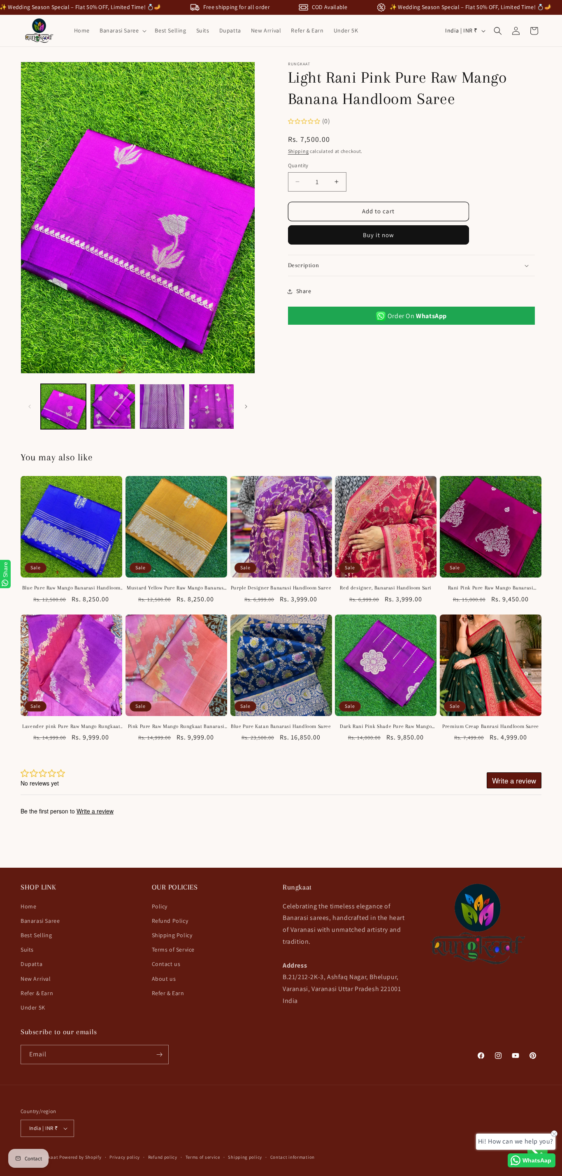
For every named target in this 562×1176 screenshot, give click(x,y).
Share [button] (303, 291)
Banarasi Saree (40, 920)
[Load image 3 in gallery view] (162, 406)
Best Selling (36, 935)
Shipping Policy (172, 935)
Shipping (298, 151)
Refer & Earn (37, 993)
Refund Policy (170, 920)
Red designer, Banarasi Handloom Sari (386, 588)
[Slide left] (30, 406)
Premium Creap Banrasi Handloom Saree (490, 726)
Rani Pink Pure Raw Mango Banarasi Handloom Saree (491, 588)
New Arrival (36, 978)
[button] (122, 30)
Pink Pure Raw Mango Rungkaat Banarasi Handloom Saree (176, 726)
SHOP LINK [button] (38, 887)
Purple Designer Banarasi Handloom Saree (281, 588)
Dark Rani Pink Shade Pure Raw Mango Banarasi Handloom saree (386, 726)
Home (28, 906)
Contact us (166, 964)
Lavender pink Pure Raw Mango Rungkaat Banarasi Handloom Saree (71, 726)
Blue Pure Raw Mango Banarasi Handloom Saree (71, 588)
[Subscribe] (159, 1054)
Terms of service (203, 1157)
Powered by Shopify (80, 1157)
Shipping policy (245, 1157)
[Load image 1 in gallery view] (63, 406)
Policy (160, 906)
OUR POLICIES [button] (175, 887)
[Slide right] (246, 406)
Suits (27, 949)
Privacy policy (124, 1157)
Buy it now (378, 235)
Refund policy (162, 1157)
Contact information (292, 1157)
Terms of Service (173, 949)
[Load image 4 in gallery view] (211, 406)
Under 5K (33, 1007)
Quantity (298, 165)
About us (164, 978)
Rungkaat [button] (297, 887)
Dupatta (31, 964)
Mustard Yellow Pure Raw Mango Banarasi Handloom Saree (176, 588)
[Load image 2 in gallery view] (112, 406)
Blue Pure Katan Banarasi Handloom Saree (281, 726)
